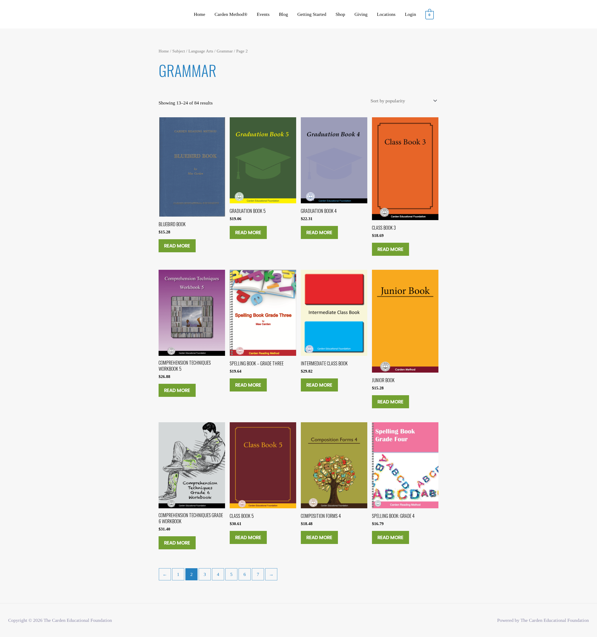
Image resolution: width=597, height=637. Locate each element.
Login (410, 14)
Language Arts (200, 51)
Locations (386, 14)
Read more (177, 245)
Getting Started (311, 14)
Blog (283, 14)
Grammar (225, 51)
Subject (178, 51)
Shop (340, 14)
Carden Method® (231, 14)
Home (199, 14)
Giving (361, 14)
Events (263, 14)
